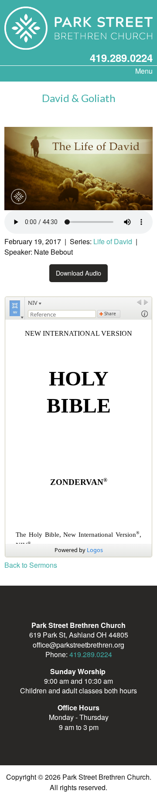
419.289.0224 (121, 57)
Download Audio (78, 272)
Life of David (112, 241)
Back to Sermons (30, 565)
